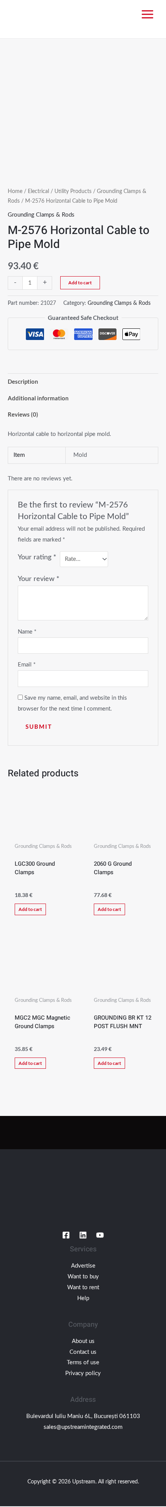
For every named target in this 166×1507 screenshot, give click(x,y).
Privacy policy (83, 1373)
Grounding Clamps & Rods (41, 215)
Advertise (83, 1266)
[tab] (83, 381)
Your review (38, 579)
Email (27, 665)
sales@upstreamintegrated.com (83, 1427)
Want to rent (83, 1287)
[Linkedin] (83, 1235)
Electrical (38, 191)
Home (15, 191)
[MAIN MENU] (147, 14)
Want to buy (83, 1277)
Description (23, 381)
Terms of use (83, 1362)
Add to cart (80, 282)
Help (83, 1298)
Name (27, 632)
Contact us (83, 1352)
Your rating (37, 557)
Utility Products (72, 191)
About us (83, 1341)
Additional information (38, 398)
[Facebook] (66, 1235)
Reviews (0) (23, 414)
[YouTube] (100, 1235)
